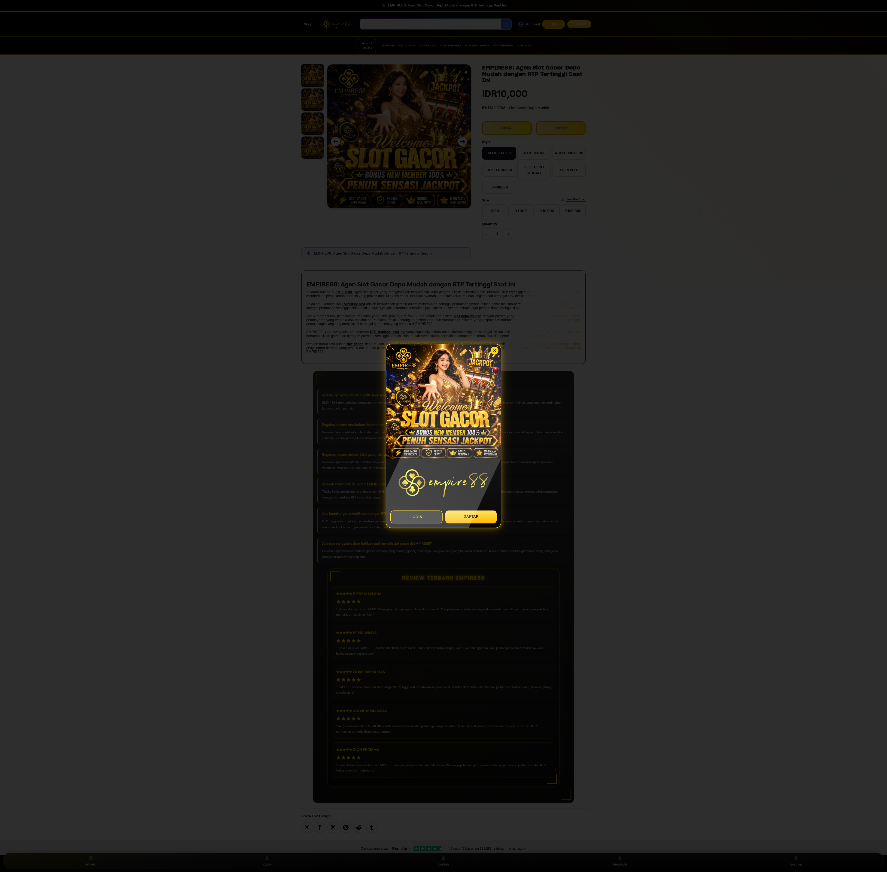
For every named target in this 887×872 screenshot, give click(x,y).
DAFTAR (471, 516)
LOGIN (416, 517)
